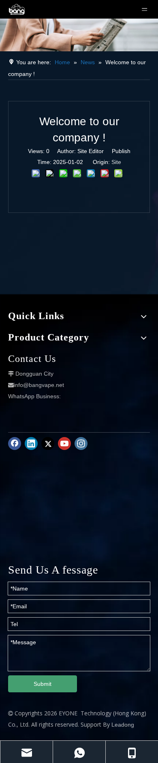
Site (116, 162)
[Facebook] (14, 443)
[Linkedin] (31, 443)
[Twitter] (47, 443)
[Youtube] (64, 443)
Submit (42, 684)
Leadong (122, 724)
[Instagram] (81, 443)
